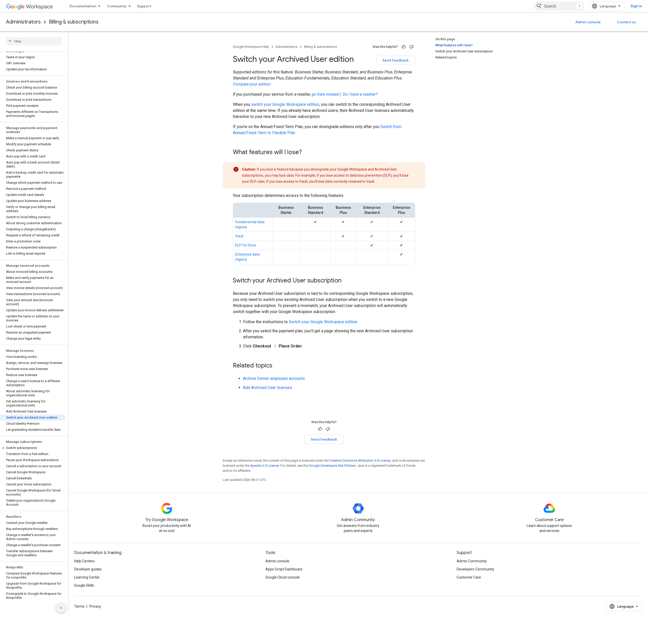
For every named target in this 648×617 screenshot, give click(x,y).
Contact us (626, 22)
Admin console (588, 22)
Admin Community (472, 561)
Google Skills (84, 585)
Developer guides (88, 569)
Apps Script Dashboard (284, 569)
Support (144, 6)
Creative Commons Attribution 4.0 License (360, 460)
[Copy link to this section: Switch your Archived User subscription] (346, 281)
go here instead (325, 94)
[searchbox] (34, 41)
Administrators (23, 22)
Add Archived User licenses (267, 387)
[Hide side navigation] (61, 608)
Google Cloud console (283, 577)
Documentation (83, 6)
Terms (79, 606)
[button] (33, 448)
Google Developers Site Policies (332, 465)
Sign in (636, 6)
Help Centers (84, 561)
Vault (239, 236)
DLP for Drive (245, 245)
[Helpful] (404, 47)
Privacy (95, 606)
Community (117, 6)
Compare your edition (252, 84)
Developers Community (475, 569)
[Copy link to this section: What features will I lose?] (307, 153)
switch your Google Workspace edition (285, 104)
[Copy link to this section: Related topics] (277, 366)
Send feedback (395, 60)
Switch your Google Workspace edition (323, 321)
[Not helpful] (411, 47)
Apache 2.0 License (264, 465)
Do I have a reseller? (360, 94)
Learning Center (87, 577)
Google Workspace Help (251, 47)
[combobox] (559, 6)
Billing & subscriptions (73, 22)
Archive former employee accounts (274, 378)
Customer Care (469, 577)
